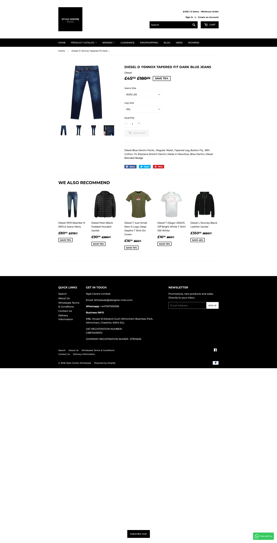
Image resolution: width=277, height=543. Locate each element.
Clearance (127, 42)
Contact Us (65, 310)
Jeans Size (130, 88)
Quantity (129, 117)
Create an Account (208, 17)
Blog (167, 42)
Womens (193, 42)
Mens (179, 42)
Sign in (189, 17)
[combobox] (174, 24)
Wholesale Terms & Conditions (98, 350)
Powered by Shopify (104, 363)
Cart (212, 24)
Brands (107, 42)
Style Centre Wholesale (78, 363)
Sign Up (212, 305)
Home (62, 42)
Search (62, 293)
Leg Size (129, 102)
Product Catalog (83, 42)
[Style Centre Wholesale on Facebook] (215, 350)
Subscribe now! (138, 533)
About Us (64, 298)
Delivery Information (84, 354)
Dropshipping (149, 42)
